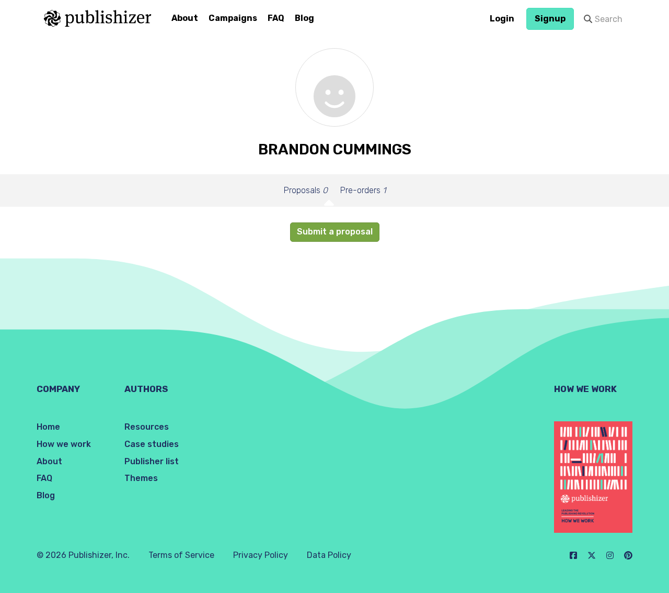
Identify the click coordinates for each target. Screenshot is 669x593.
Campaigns (233, 18)
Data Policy (329, 555)
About (184, 18)
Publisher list (151, 461)
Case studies (151, 444)
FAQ (276, 18)
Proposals (306, 190)
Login (502, 19)
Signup (550, 19)
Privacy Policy (260, 555)
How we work (64, 444)
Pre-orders (363, 190)
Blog (304, 18)
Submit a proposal (335, 232)
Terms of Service (181, 555)
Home (48, 427)
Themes (141, 478)
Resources (146, 427)
